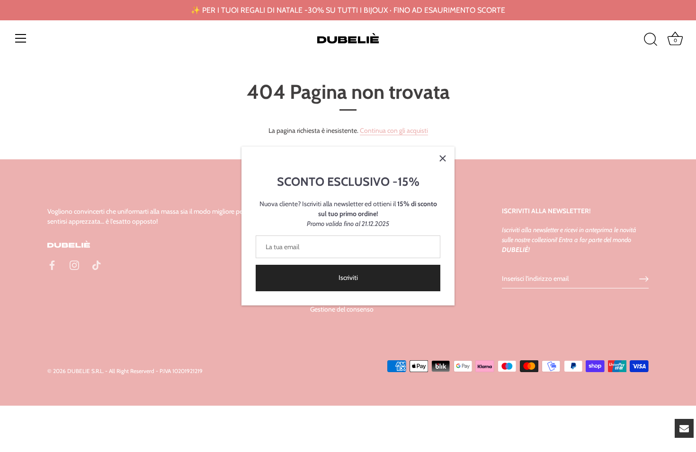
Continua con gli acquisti (394, 130)
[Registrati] (644, 279)
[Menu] (20, 38)
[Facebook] (52, 265)
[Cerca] (650, 39)
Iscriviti (348, 277)
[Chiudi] (442, 158)
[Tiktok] (96, 265)
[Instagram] (74, 265)
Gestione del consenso (342, 309)
